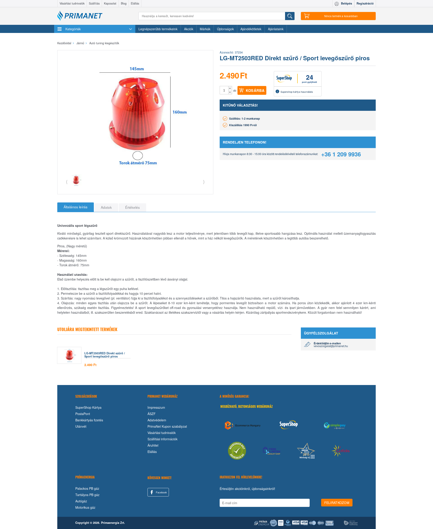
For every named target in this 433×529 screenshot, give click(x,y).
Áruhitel (152, 445)
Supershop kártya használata (297, 91)
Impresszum (156, 407)
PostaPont (82, 413)
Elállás (135, 3)
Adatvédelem (156, 420)
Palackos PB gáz (87, 488)
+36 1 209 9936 (341, 154)
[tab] (75, 207)
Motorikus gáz (85, 507)
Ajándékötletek (250, 29)
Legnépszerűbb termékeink (157, 29)
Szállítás (94, 3)
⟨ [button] (67, 181)
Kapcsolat (110, 3)
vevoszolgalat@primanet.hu (331, 346)
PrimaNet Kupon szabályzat (167, 426)
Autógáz (81, 501)
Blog (124, 3)
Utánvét (80, 426)
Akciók (188, 29)
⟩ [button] (204, 181)
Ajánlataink (275, 29)
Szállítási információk (162, 439)
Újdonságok (225, 29)
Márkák (205, 29)
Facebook (161, 492)
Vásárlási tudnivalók (72, 3)
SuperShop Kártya (88, 407)
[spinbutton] (224, 90)
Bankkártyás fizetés (89, 420)
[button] (230, 88)
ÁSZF (151, 413)
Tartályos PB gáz (87, 494)
